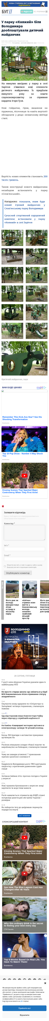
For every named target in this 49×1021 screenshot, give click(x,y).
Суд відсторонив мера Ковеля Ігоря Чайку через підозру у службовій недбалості (22, 717)
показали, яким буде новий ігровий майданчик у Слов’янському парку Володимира (24, 205)
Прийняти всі (24, 1008)
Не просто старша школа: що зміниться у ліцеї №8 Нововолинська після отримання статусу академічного (24, 694)
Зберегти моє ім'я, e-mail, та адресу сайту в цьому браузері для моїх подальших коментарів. (24, 566)
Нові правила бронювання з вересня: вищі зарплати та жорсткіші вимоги (23, 787)
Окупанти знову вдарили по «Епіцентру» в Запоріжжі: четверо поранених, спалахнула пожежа (23, 706)
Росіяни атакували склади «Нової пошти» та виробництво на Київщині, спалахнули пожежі (24, 746)
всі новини (24, 815)
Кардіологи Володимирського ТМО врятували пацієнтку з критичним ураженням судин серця (24, 766)
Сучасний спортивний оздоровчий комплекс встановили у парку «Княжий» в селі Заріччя (24, 219)
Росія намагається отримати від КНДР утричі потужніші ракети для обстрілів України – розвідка (23, 797)
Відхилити (24, 1015)
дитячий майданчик (27, 43)
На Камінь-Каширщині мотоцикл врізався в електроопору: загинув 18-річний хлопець (23, 726)
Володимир (16, 43)
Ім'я (6, 545)
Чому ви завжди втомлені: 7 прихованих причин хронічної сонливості (21, 755)
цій (21, 1001)
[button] (45, 983)
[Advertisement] (24, 150)
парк (35, 43)
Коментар (9, 523)
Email (7, 555)
